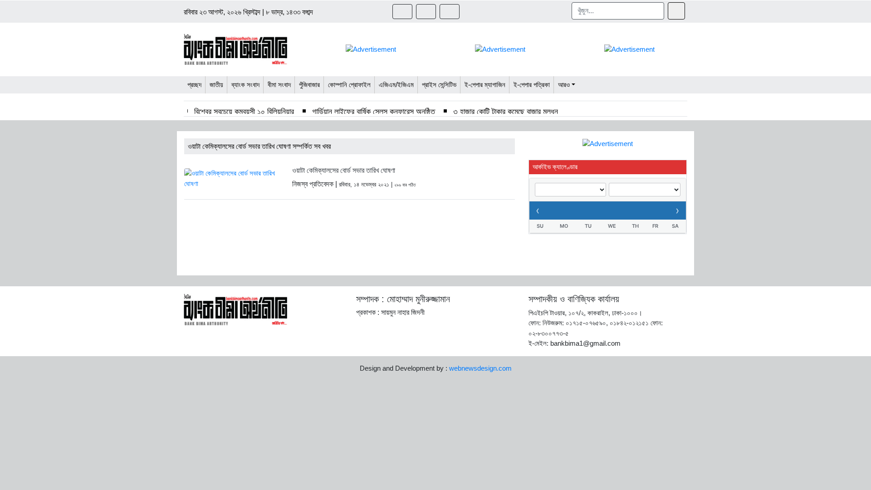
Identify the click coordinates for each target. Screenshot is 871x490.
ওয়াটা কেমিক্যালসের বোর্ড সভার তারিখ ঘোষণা (343, 170)
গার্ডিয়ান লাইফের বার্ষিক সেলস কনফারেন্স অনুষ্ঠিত (373, 111)
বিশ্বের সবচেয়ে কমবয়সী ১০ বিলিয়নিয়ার (244, 111)
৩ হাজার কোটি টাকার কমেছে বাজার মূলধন (505, 111)
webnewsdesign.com (480, 368)
